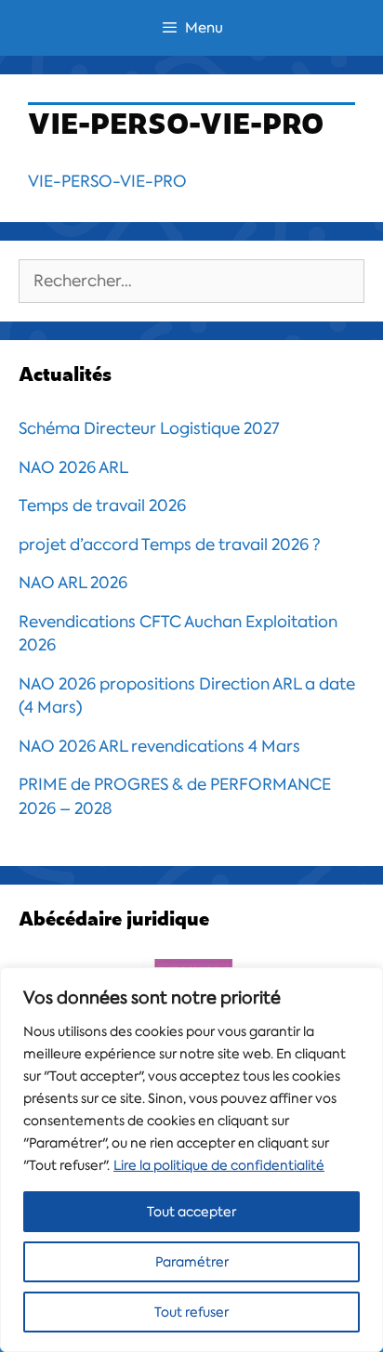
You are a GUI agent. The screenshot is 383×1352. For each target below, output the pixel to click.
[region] (191, 1159)
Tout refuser (191, 1312)
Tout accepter (191, 1211)
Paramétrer (192, 1262)
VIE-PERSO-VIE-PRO (107, 181)
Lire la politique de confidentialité (218, 1165)
